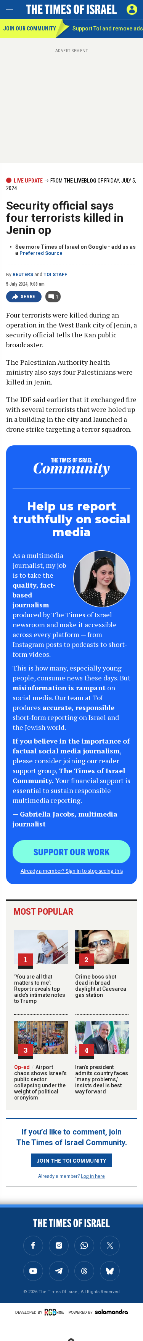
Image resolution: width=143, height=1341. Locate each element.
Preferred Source (41, 253)
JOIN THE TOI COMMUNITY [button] (71, 1160)
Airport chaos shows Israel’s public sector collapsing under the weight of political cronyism (40, 1082)
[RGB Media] (55, 1312)
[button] (132, 9)
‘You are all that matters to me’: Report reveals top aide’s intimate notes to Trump (39, 989)
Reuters (23, 274)
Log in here (93, 1176)
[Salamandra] (111, 1311)
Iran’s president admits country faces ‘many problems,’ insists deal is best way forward (101, 1079)
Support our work (71, 851)
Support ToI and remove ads (107, 28)
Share (28, 296)
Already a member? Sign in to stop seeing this (72, 870)
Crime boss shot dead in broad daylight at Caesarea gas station (100, 986)
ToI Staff (55, 274)
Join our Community (29, 28)
